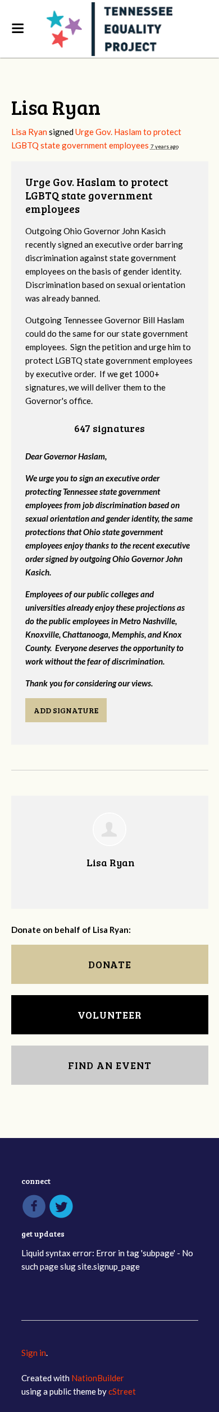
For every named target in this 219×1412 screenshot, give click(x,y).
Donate (109, 964)
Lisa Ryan (29, 132)
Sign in (33, 1353)
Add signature (66, 710)
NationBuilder (97, 1378)
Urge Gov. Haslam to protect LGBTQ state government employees (96, 195)
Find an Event (110, 1065)
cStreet (122, 1391)
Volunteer (109, 1014)
